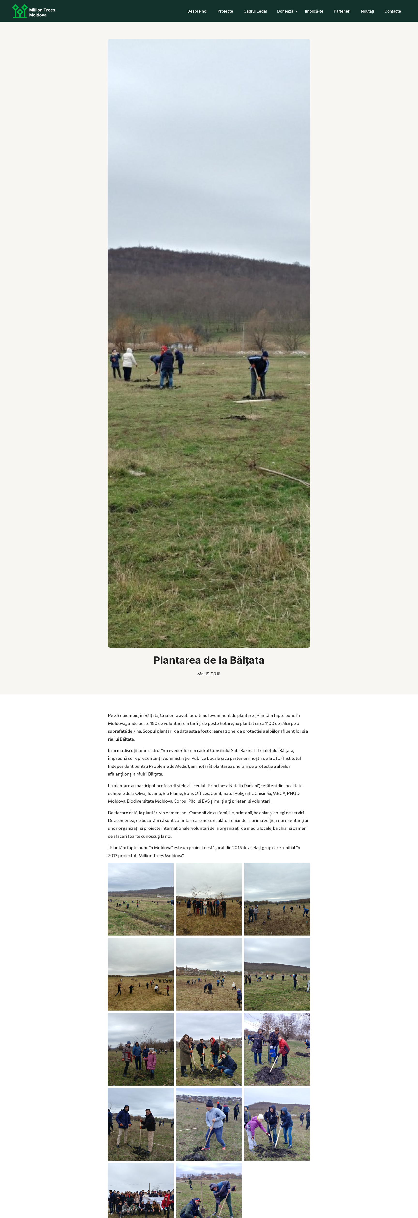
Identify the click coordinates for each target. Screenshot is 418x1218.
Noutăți (367, 11)
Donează (285, 11)
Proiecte (225, 11)
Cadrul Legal (255, 11)
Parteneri (342, 11)
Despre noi (197, 11)
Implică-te (314, 11)
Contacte (392, 11)
